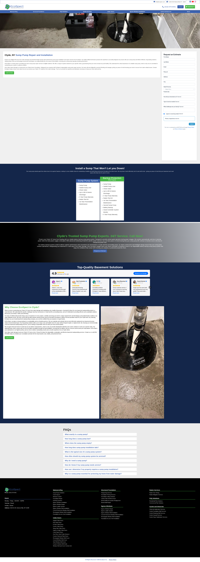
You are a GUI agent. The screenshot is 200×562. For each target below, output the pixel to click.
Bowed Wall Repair (106, 502)
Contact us (87, 332)
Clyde (45, 63)
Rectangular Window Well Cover (61, 538)
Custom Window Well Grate (60, 544)
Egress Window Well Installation (61, 508)
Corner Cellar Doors (58, 526)
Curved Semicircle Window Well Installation (64, 510)
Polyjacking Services (106, 492)
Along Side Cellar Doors (59, 528)
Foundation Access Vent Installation (62, 514)
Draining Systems (57, 500)
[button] (190, 6)
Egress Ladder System (59, 506)
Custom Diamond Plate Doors (60, 536)
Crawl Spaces (56, 494)
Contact (180, 6)
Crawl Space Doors (58, 532)
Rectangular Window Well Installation (62, 512)
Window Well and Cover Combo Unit (62, 546)
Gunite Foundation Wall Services (157, 511)
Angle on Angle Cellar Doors (60, 530)
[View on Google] (53, 282)
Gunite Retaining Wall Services (157, 513)
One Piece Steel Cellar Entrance (61, 534)
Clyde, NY (10, 55)
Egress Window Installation (60, 502)
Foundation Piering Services (108, 494)
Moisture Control (57, 496)
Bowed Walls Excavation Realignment (110, 500)
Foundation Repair (57, 498)
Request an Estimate (100, 251)
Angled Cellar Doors (58, 520)
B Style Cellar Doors (58, 524)
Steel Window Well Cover (59, 542)
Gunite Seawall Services (155, 515)
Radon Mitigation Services (156, 494)
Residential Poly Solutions (156, 501)
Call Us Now (9, 72)
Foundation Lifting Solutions (108, 496)
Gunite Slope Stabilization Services (158, 517)
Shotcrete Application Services (157, 509)
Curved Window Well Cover (60, 540)
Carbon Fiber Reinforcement (108, 498)
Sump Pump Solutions (58, 492)
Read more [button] (55, 293)
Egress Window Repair (59, 504)
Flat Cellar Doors (57, 522)
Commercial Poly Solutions (156, 503)
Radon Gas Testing (154, 492)
